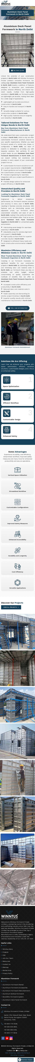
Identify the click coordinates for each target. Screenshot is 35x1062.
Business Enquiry (26, 1059)
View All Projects (10, 607)
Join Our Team (8, 958)
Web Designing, (10, 1053)
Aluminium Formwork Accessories (15, 988)
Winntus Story (8, 949)
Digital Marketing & (23, 1053)
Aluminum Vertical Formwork (13, 994)
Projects (5, 952)
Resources (6, 961)
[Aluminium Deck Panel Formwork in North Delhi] (17, 50)
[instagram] (11, 1038)
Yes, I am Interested (18, 308)
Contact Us (6, 964)
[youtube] (7, 1038)
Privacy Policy (7, 973)
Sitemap (5, 967)
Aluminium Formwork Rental (13, 985)
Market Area (7, 970)
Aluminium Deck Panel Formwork (15, 1000)
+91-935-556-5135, (10, 1030)
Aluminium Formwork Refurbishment (16, 991)
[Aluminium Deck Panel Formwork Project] (17, 631)
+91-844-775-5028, (11, 1024)
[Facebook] (3, 1038)
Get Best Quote (18, 70)
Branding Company (17, 1055)
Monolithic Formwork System (13, 997)
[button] (32, 329)
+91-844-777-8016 (10, 1033)
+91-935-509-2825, (10, 1027)
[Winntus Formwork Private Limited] (5, 3)
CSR (4, 955)
